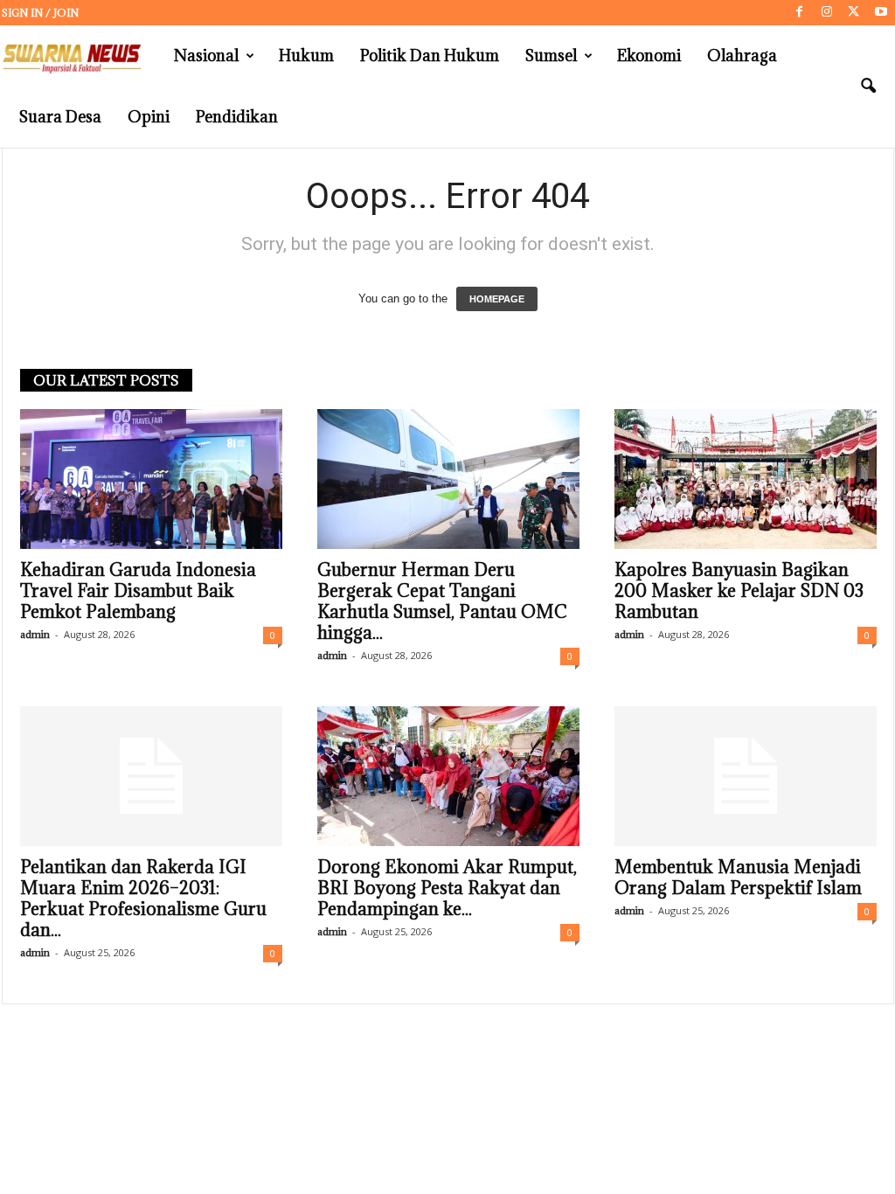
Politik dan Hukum (429, 55)
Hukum (306, 55)
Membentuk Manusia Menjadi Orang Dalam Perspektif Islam (738, 877)
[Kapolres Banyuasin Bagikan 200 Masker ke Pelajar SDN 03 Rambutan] (745, 479)
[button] (868, 86)
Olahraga (742, 55)
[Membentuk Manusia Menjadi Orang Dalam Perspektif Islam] (745, 776)
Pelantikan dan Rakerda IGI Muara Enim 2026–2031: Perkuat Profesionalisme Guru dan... (143, 898)
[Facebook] (799, 12)
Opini (149, 117)
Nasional (206, 55)
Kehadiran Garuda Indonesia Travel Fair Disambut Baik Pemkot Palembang (138, 591)
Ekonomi (649, 55)
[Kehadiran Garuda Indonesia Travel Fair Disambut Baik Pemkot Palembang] (151, 479)
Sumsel (551, 55)
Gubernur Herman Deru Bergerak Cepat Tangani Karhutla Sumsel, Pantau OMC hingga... (442, 601)
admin (35, 634)
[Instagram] (826, 12)
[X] (853, 12)
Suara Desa (60, 117)
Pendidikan (237, 117)
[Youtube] (881, 12)
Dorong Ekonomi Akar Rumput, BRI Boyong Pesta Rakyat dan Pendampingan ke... (447, 888)
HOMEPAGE (496, 299)
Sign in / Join (40, 12)
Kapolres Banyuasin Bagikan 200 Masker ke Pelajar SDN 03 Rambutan (739, 591)
